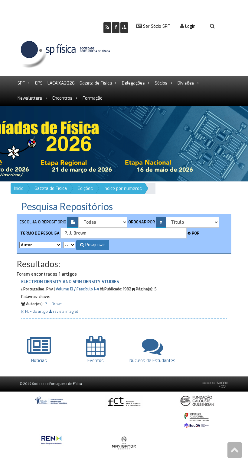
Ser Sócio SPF (156, 26)
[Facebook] (115, 27)
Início (19, 188)
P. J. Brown (53, 304)
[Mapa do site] (124, 27)
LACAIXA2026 (61, 83)
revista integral (65, 311)
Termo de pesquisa (39, 233)
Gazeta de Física (96, 83)
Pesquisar (94, 245)
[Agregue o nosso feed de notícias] (107, 27)
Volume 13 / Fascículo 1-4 (77, 289)
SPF (21, 83)
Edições (85, 188)
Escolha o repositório (42, 222)
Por (195, 233)
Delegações (133, 83)
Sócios (161, 83)
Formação (93, 98)
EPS (39, 83)
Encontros (62, 98)
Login (189, 26)
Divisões (186, 83)
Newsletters (30, 98)
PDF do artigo (36, 311)
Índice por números (123, 188)
